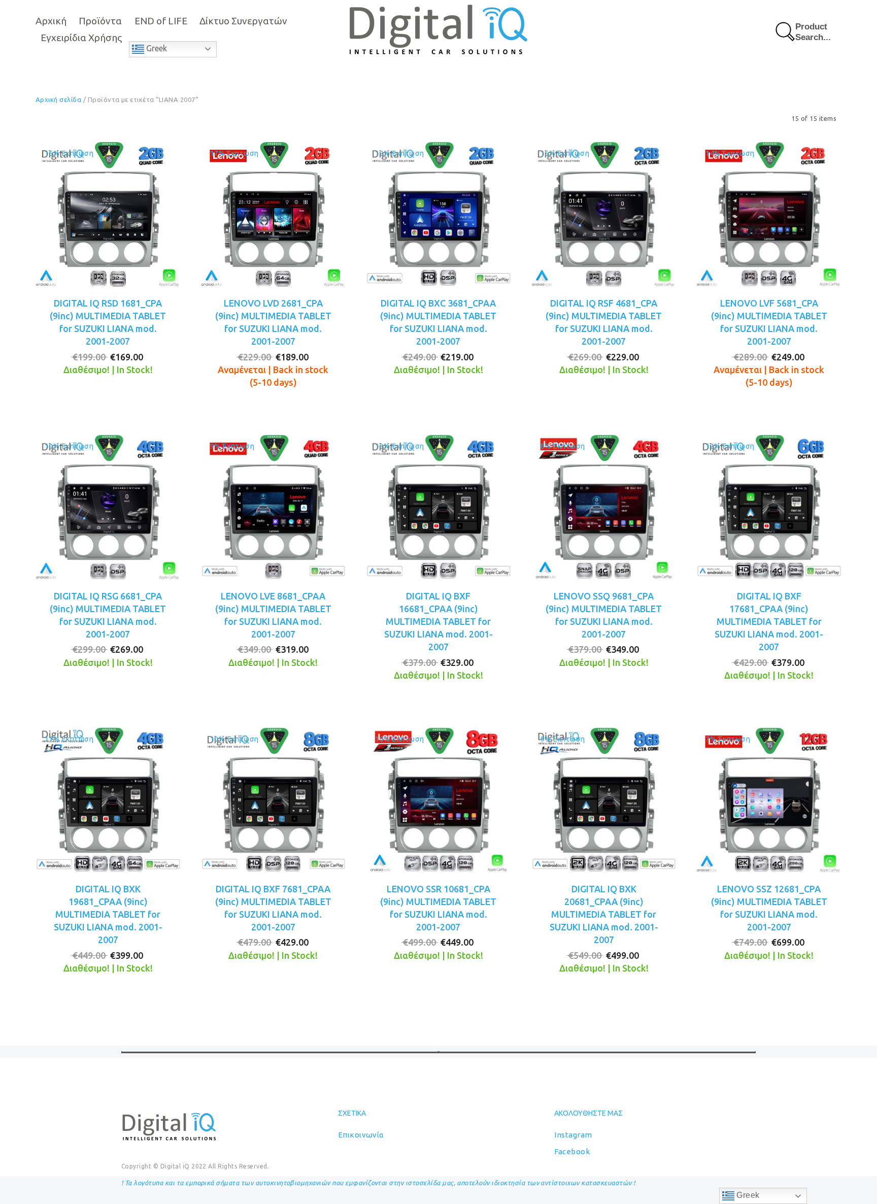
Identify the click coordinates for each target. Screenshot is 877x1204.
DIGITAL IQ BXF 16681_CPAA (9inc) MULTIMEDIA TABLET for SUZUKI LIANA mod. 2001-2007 (438, 621)
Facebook (572, 1151)
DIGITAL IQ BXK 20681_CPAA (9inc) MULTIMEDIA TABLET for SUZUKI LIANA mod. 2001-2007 (604, 914)
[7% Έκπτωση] (768, 799)
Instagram (573, 1134)
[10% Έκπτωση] (108, 506)
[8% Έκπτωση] (604, 506)
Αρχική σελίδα (58, 99)
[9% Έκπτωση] (273, 506)
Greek (155, 48)
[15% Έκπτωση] (108, 213)
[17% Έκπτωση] (273, 213)
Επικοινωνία (361, 1134)
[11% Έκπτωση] (108, 799)
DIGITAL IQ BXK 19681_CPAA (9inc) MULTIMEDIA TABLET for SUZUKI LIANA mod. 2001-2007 (108, 914)
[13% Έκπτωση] (438, 506)
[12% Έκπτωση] (438, 213)
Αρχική (51, 20)
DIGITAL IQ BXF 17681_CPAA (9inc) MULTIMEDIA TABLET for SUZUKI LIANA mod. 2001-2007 (769, 621)
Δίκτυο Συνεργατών (243, 20)
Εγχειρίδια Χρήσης (81, 37)
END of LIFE (160, 20)
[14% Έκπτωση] (768, 213)
